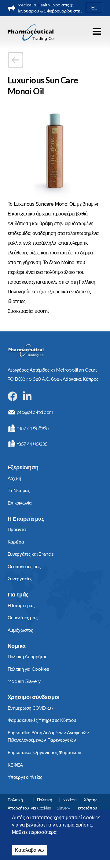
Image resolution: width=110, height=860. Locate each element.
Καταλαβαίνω (29, 850)
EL (94, 8)
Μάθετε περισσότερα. (34, 832)
